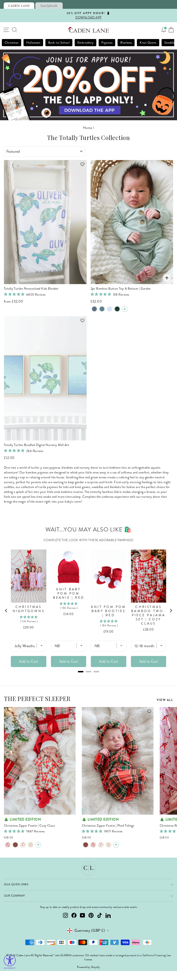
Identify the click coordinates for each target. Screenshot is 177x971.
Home (87, 127)
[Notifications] (163, 29)
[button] (80, 166)
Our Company (14, 896)
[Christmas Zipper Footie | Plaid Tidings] (15, 845)
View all (165, 700)
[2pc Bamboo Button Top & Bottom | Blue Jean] (94, 309)
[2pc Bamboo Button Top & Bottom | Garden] (125, 309)
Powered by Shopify (88, 967)
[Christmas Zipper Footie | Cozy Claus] (8, 845)
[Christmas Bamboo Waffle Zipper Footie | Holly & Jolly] (23, 845)
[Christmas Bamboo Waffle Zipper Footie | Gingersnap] (30, 845)
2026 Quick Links (16, 884)
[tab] (19, 5)
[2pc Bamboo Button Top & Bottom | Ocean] (102, 309)
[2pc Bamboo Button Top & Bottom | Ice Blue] (109, 309)
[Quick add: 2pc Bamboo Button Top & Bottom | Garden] (167, 278)
